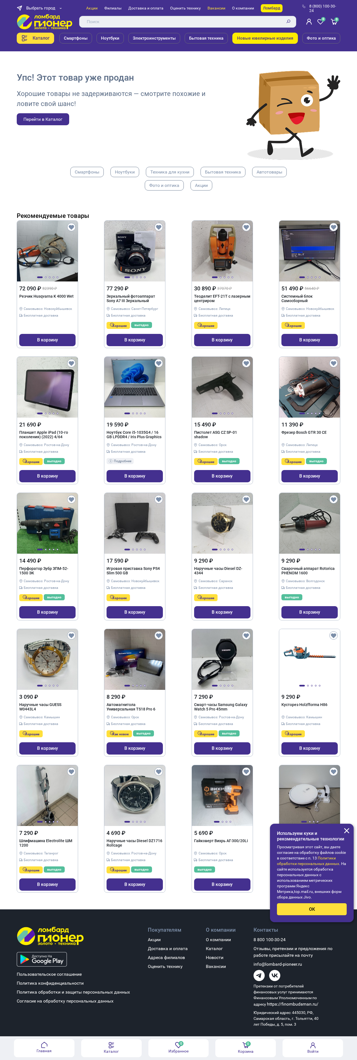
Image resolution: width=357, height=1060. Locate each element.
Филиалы (113, 8)
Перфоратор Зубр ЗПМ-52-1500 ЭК (43, 570)
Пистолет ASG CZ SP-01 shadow (215, 434)
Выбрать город (40, 8)
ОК (312, 909)
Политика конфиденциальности (50, 983)
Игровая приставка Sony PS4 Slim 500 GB (133, 570)
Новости (214, 957)
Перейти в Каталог (42, 119)
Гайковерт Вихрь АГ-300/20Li (221, 841)
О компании (243, 8)
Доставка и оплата (145, 8)
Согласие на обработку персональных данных (65, 1001)
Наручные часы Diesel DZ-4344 (218, 570)
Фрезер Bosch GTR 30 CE (304, 432)
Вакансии (216, 8)
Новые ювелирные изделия (265, 38)
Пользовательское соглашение (49, 974)
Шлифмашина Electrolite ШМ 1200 (45, 843)
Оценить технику (185, 8)
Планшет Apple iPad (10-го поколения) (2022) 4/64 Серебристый (43, 435)
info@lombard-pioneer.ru (278, 964)
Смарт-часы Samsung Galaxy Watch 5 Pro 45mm (220, 706)
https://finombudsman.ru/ (293, 1004)
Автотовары (269, 172)
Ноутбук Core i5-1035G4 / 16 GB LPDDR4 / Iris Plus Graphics (134, 434)
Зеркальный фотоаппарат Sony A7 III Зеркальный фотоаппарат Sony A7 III (131, 298)
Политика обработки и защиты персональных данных (73, 992)
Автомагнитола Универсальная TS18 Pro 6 (131, 706)
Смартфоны (76, 38)
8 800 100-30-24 (270, 939)
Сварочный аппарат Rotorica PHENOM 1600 (308, 570)
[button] (40, 277)
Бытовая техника (206, 38)
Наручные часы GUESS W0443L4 (40, 706)
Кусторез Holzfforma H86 (304, 704)
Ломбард (271, 8)
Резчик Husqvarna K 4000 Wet (46, 296)
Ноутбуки (110, 38)
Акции (92, 8)
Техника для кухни (169, 172)
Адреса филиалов (166, 957)
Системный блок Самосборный (297, 298)
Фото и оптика (321, 38)
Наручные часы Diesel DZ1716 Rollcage (134, 843)
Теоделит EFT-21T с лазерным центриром (222, 298)
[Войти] (309, 21)
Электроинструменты (154, 38)
